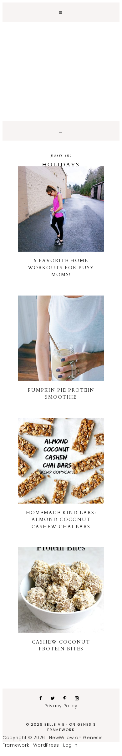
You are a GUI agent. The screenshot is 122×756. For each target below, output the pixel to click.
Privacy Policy (61, 706)
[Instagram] (79, 698)
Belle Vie (61, 57)
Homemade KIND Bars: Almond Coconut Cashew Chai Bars (61, 520)
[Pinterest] (67, 698)
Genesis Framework (71, 727)
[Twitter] (55, 698)
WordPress (46, 745)
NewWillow (61, 737)
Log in (70, 745)
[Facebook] (43, 698)
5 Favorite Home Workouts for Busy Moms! (61, 267)
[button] (61, 12)
